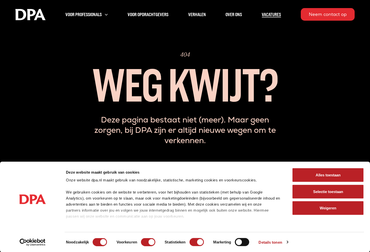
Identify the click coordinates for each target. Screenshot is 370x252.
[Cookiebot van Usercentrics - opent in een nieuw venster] (33, 242)
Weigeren (328, 208)
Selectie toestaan (328, 191)
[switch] (148, 242)
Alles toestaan (328, 175)
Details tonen (270, 242)
